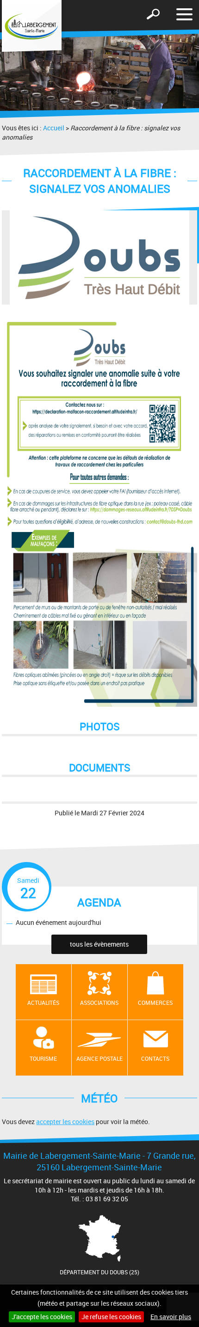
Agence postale (99, 1058)
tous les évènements (99, 944)
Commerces (155, 1002)
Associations (99, 1002)
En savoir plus (170, 1316)
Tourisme (43, 1058)
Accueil (53, 127)
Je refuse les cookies (111, 1316)
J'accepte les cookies (42, 1316)
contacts (155, 1058)
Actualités (43, 1002)
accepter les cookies (65, 1121)
